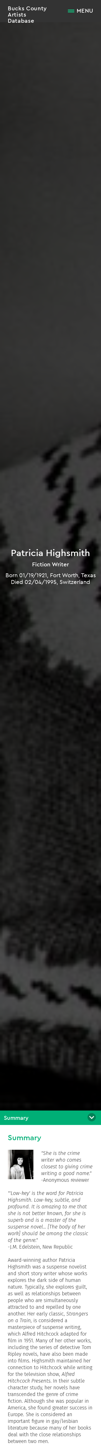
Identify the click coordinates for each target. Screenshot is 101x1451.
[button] (50, 1118)
